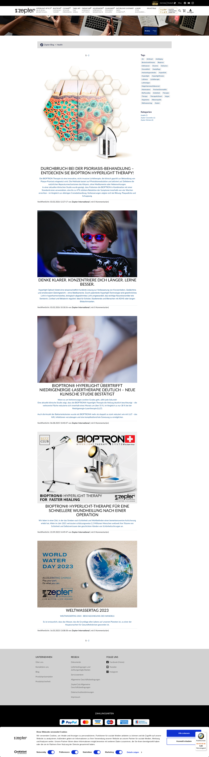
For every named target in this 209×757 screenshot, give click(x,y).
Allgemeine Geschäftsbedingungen (85, 680)
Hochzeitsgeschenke (149, 72)
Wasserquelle (156, 100)
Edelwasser (146, 66)
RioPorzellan (146, 93)
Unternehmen (44, 657)
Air (143, 59)
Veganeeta (145, 100)
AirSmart (150, 59)
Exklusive (164, 66)
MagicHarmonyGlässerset (151, 86)
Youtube (113, 667)
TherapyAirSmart (156, 96)
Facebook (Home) (117, 662)
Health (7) (144, 115)
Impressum (75, 697)
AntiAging (159, 59)
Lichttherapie (154, 79)
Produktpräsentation (44, 677)
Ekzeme (155, 66)
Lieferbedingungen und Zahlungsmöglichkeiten (80, 668)
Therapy (144, 96)
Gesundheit (146, 69)
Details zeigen (133, 752)
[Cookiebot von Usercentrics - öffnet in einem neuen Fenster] (20, 752)
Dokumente (76, 662)
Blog (37, 672)
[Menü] (205, 733)
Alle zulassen (184, 733)
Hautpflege (156, 69)
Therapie (166, 93)
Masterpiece (146, 89)
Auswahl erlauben (184, 741)
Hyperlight (145, 76)
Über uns (39, 662)
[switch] (74, 752)
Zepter (157, 103)
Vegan (167, 96)
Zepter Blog (49, 45)
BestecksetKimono (148, 62)
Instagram (114, 672)
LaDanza (145, 79)
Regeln (75, 657)
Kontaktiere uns (42, 667)
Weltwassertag (147, 103)
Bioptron (161, 62)
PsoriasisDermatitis (160, 89)
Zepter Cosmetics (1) (148, 118)
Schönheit (156, 93)
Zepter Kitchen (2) (147, 120)
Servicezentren (77, 675)
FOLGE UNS (112, 657)
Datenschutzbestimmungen (82, 692)
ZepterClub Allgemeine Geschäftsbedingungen (80, 686)
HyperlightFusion (158, 76)
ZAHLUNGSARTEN (104, 714)
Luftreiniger (146, 83)
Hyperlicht (162, 72)
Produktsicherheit (43, 682)
